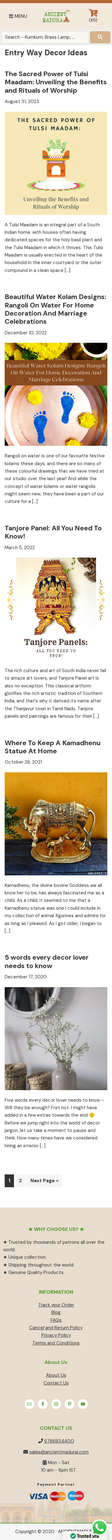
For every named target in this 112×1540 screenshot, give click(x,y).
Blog (56, 1312)
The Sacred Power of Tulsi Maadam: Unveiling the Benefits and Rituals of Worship (56, 82)
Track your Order (56, 1305)
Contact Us (56, 1383)
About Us (56, 1375)
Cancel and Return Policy (56, 1328)
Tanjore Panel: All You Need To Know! (53, 532)
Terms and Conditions (56, 1343)
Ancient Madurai (56, 16)
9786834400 (59, 1441)
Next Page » (44, 1182)
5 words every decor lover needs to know (47, 961)
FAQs (56, 1320)
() (93, 16)
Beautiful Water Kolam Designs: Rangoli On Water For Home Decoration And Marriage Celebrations (55, 309)
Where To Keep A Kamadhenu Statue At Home (52, 746)
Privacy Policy (56, 1335)
